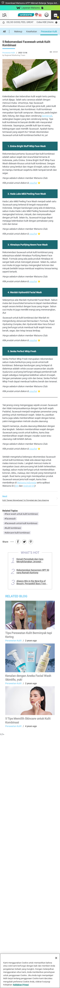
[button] (55, 14)
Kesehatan (31, 31)
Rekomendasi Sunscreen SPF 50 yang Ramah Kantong (32, 571)
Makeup (18, 31)
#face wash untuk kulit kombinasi (21, 514)
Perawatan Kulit (49, 31)
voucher (33, 183)
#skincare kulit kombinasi (17, 532)
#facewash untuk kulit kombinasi (20, 523)
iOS (16, 486)
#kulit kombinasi (12, 528)
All (4, 31)
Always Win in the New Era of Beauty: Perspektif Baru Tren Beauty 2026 (31, 582)
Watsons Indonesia (26, 482)
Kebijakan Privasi (21, 984)
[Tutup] (56, 958)
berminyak (47, 116)
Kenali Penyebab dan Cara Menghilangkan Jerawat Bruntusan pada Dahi (29, 560)
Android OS (28, 486)
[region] (30, 970)
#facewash (10, 518)
